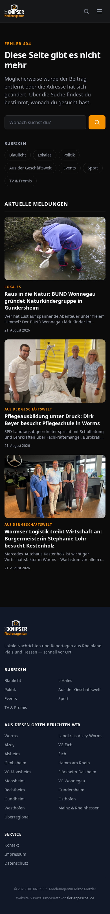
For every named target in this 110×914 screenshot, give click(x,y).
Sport (93, 168)
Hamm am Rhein (74, 762)
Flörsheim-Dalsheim (77, 771)
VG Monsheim (18, 771)
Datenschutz (16, 863)
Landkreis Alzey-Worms (80, 735)
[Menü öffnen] (99, 11)
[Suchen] (86, 11)
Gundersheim (71, 789)
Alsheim (12, 753)
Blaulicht (17, 155)
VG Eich (65, 744)
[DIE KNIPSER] (14, 11)
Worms (11, 735)
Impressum (15, 854)
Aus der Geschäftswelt (30, 168)
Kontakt (12, 845)
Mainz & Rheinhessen (79, 808)
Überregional (17, 817)
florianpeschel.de (80, 898)
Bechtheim (15, 789)
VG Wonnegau (71, 780)
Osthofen (67, 799)
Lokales (45, 155)
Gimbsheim (15, 762)
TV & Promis (20, 181)
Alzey (9, 744)
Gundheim (15, 799)
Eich (62, 753)
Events (69, 168)
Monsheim (15, 780)
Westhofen (15, 808)
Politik (69, 155)
